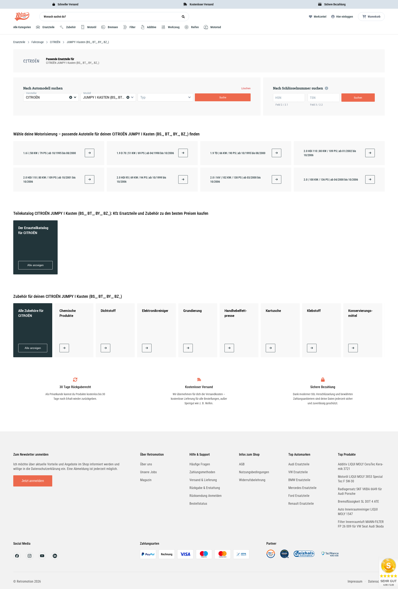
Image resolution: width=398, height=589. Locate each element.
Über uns (146, 464)
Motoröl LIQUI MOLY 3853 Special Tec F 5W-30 (360, 479)
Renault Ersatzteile (301, 504)
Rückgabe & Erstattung (204, 488)
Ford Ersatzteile (298, 496)
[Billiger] (270, 557)
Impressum (355, 581)
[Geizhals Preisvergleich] (304, 557)
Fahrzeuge (37, 42)
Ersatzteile (19, 42)
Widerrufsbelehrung (252, 480)
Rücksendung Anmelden (205, 496)
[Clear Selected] (70, 97)
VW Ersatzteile (298, 472)
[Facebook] (17, 558)
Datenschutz (376, 581)
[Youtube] (42, 558)
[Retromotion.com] (22, 17)
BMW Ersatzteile (299, 480)
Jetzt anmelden (33, 481)
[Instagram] (29, 558)
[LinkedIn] (55, 558)
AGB (242, 464)
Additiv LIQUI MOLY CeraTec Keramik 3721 (360, 466)
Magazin (146, 480)
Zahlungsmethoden (202, 472)
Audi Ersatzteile (298, 464)
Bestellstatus (198, 504)
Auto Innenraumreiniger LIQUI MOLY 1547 (358, 511)
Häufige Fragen (199, 464)
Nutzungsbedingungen (254, 472)
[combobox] (51, 97)
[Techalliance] (329, 557)
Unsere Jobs (148, 472)
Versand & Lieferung (203, 480)
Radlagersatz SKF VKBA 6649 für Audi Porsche (360, 491)
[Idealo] (284, 557)
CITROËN (55, 42)
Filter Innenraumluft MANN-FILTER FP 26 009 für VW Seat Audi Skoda (361, 524)
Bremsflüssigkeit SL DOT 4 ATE (358, 501)
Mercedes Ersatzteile (302, 488)
